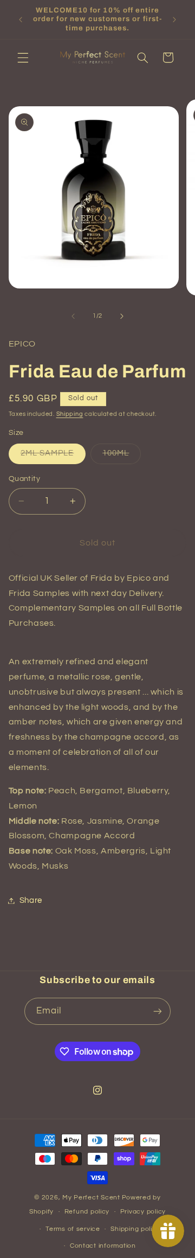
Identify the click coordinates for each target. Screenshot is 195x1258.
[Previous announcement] (20, 19)
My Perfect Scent (91, 1198)
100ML (121, 456)
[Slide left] (73, 316)
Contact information (103, 1246)
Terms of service (73, 1229)
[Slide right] (122, 316)
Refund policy (87, 1212)
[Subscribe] (157, 1011)
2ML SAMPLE (53, 456)
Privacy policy (143, 1212)
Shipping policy (135, 1229)
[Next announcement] (174, 19)
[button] (22, 57)
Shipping (69, 414)
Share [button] (31, 900)
